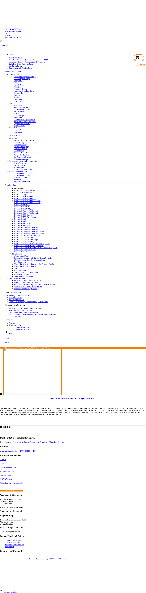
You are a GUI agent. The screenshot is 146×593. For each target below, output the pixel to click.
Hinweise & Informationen (18, 171)
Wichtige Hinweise (16, 254)
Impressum (4, 464)
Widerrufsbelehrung (7, 471)
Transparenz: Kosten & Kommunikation (23, 161)
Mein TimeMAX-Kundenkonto (11, 483)
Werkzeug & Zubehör (17, 278)
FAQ (6, 33)
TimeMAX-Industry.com (13, 541)
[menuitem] (75, 29)
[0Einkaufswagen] (139, 58)
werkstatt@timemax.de (13, 31)
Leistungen (13, 138)
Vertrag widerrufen (11, 490)
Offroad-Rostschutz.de (13, 543)
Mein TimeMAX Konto (13, 37)
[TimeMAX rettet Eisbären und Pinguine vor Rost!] (31, 394)
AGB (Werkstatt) (6, 479)
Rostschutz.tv (9, 547)
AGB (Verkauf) (5, 475)
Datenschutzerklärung (8, 467)
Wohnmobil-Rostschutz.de (14, 545)
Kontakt (7, 35)
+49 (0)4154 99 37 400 (13, 29)
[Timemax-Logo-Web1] (5, 45)
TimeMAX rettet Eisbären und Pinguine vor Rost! (73, 398)
